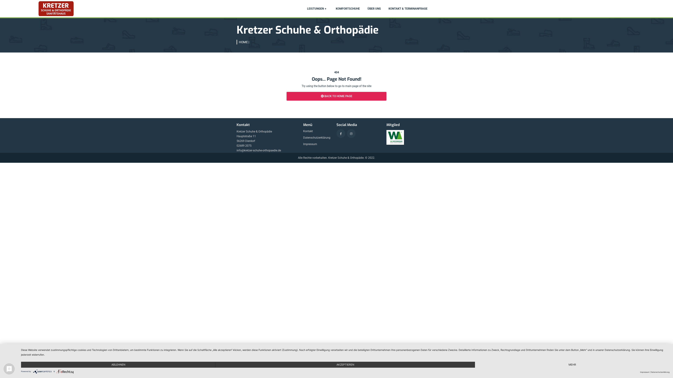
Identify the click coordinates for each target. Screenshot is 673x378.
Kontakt (308, 131)
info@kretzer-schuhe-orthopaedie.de (259, 150)
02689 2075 (244, 145)
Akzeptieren (345, 364)
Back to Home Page (338, 96)
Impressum (310, 144)
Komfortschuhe (348, 8)
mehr (572, 364)
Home (243, 42)
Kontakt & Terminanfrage (408, 8)
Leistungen (315, 8)
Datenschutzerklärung (316, 137)
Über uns (374, 8)
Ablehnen (118, 364)
